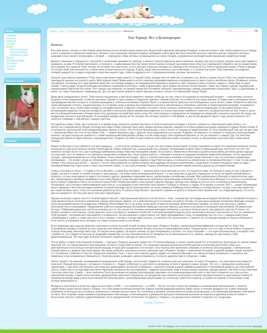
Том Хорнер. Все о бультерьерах (104, 30)
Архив (10, 68)
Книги (62, 30)
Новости (115, 23)
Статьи (126, 23)
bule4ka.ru (170, 326)
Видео (136, 23)
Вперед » (159, 302)
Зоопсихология (18, 52)
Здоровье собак (19, 54)
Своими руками (149, 23)
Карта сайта (257, 326)
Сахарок (104, 23)
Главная (93, 23)
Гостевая (165, 23)
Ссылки (10, 66)
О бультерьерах (76, 30)
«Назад (148, 302)
